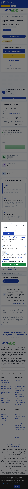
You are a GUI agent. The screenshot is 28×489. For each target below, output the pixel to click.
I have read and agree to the (13, 258)
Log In (8, 233)
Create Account (14, 264)
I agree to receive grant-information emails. (13, 261)
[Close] (25, 223)
